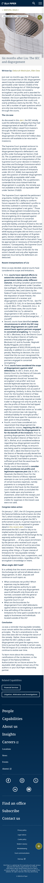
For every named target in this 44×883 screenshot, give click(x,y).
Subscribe (10, 810)
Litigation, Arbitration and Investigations (20, 694)
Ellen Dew (35, 70)
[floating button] (39, 846)
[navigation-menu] (40, 3)
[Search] (34, 3)
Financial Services (11, 687)
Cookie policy (22, 839)
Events (5, 762)
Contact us (11, 818)
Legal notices (22, 835)
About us (9, 726)
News (4, 755)
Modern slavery (22, 844)
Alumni (5, 768)
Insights (9, 734)
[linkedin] (15, 789)
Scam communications (22, 853)
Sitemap (20, 859)
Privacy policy (22, 830)
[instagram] (22, 780)
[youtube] (29, 789)
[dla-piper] (9, 3)
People (8, 710)
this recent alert (16, 527)
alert (22, 120)
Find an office (14, 803)
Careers (8, 741)
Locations (6, 749)
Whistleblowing (22, 848)
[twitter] (35, 780)
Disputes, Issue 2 (11, 10)
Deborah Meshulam (21, 70)
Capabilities (12, 718)
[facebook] (8, 780)
